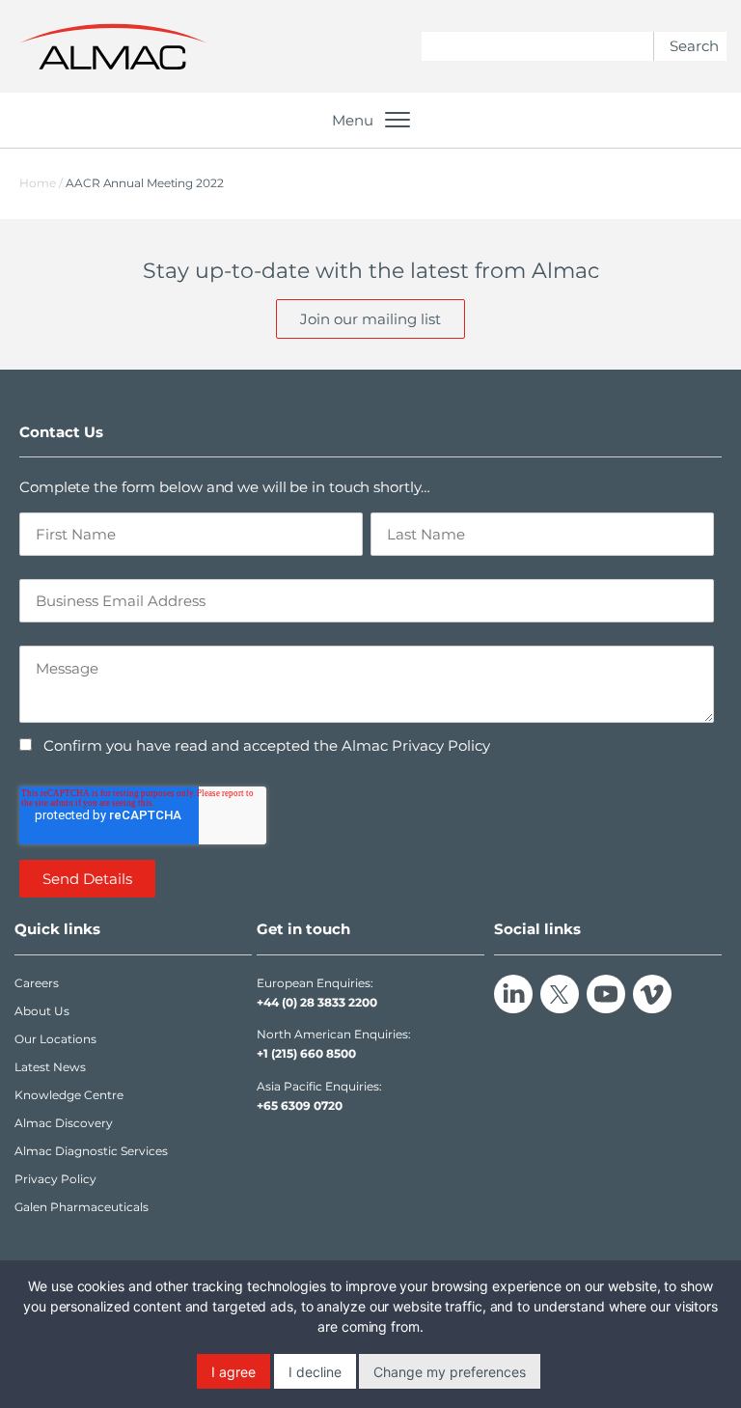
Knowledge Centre (69, 1095)
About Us (41, 1011)
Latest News (50, 1067)
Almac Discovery (63, 1123)
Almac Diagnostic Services (91, 1151)
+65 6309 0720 (300, 1105)
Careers (36, 983)
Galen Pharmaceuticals (81, 1207)
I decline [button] (315, 1372)
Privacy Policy (55, 1179)
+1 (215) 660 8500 (306, 1053)
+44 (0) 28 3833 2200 (317, 1002)
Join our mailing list (370, 319)
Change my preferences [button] (449, 1372)
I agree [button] (233, 1372)
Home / (41, 183)
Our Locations (55, 1039)
